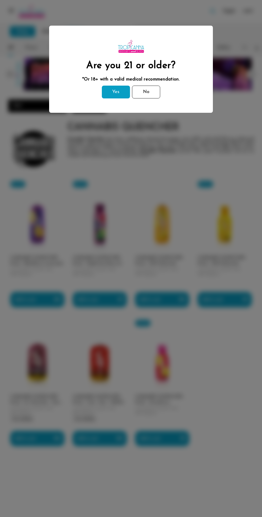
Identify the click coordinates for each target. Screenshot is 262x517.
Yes (115, 92)
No (146, 92)
